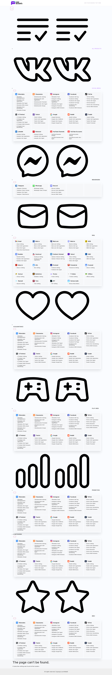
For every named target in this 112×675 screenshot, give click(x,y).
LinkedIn (20, 131)
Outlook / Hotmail (58, 254)
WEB (89, 241)
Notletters (38, 274)
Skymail (20, 281)
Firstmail (55, 265)
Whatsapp (38, 185)
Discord (55, 185)
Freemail (90, 265)
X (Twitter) (21, 114)
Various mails (74, 281)
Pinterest (38, 131)
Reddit (72, 114)
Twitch (37, 114)
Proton (55, 274)
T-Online (73, 274)
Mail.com (55, 241)
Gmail (19, 241)
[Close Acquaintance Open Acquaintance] (14, 329)
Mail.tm (72, 241)
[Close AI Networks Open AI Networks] (14, 536)
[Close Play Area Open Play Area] (14, 410)
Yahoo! (72, 254)
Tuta (36, 281)
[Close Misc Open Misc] (14, 618)
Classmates (39, 94)
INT (54, 281)
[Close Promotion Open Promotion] (14, 492)
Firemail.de (73, 265)
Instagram (56, 94)
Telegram (21, 185)
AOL (36, 265)
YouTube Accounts (76, 131)
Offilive (90, 274)
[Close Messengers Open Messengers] (14, 182)
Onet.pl (20, 274)
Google (55, 114)
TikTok (90, 94)
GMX (89, 254)
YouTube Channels (58, 131)
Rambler (20, 254)
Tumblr (90, 114)
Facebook (73, 94)
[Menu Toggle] (11, 8)
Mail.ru (37, 241)
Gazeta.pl (38, 254)
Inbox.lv (20, 265)
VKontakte (21, 94)
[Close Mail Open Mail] (14, 237)
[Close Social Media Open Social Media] (14, 90)
